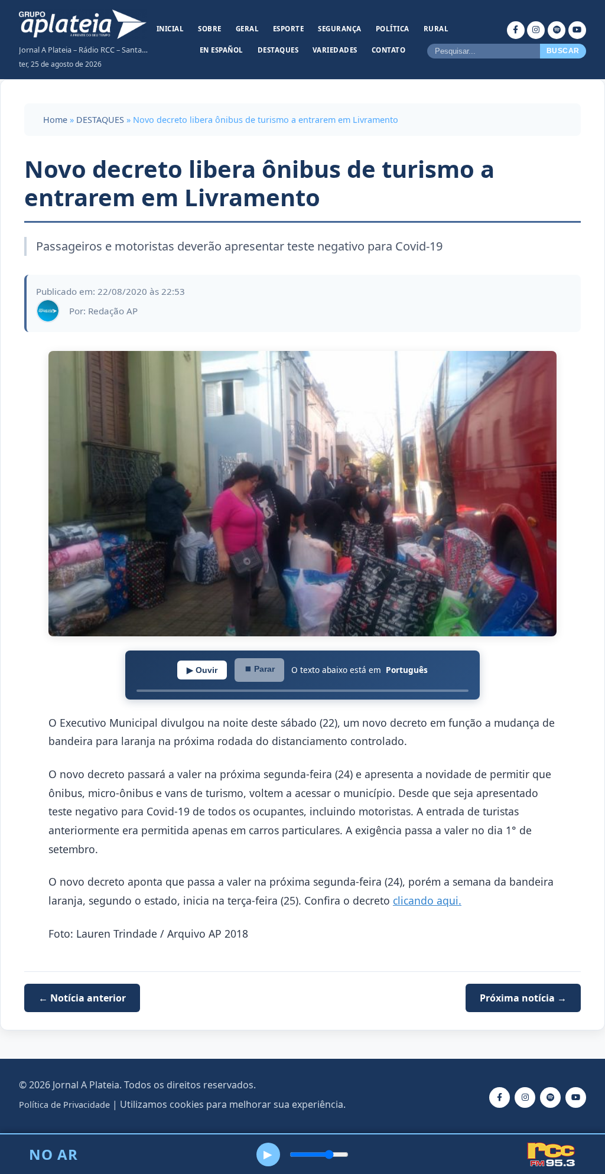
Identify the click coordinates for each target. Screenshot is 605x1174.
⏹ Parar (259, 669)
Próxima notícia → (523, 997)
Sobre (210, 28)
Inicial (170, 28)
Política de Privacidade (64, 1104)
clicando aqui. (427, 900)
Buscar (563, 51)
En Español (221, 49)
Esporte (288, 28)
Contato (389, 49)
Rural (436, 28)
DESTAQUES (100, 119)
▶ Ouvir (202, 670)
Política (392, 28)
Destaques (278, 49)
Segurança (340, 28)
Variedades (335, 49)
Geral (247, 28)
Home (55, 119)
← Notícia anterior (82, 997)
